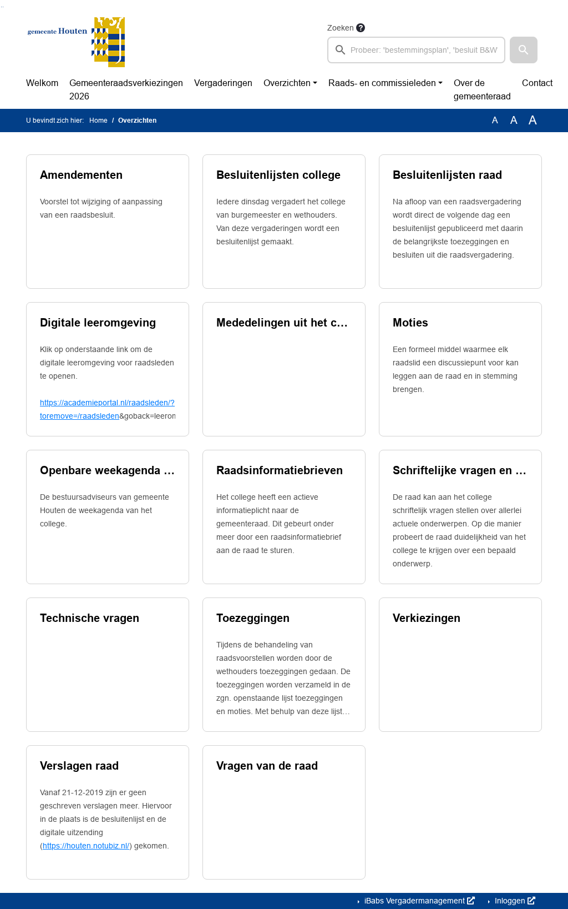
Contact (537, 83)
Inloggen (510, 900)
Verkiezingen (426, 618)
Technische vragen (89, 618)
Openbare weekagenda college (107, 470)
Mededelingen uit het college (284, 323)
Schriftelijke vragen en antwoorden (460, 470)
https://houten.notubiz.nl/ (86, 845)
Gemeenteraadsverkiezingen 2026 (126, 89)
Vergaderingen (223, 83)
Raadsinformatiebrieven (279, 470)
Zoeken (340, 27)
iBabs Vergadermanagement (414, 900)
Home (98, 120)
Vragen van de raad (267, 766)
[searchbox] (416, 50)
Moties (410, 323)
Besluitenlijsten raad (447, 175)
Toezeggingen (253, 618)
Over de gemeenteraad (482, 89)
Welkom (42, 83)
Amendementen (81, 175)
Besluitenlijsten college (278, 175)
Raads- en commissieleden (382, 83)
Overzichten (287, 83)
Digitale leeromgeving (98, 323)
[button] (523, 50)
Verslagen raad (79, 766)
